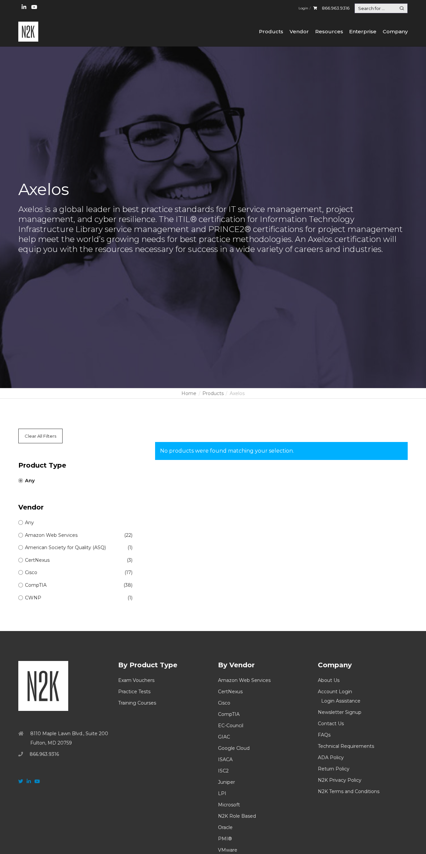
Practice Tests (134, 692)
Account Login (335, 692)
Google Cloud (234, 748)
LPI (222, 793)
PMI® (225, 839)
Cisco (224, 703)
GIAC (224, 737)
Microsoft (229, 805)
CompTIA (229, 714)
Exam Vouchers (136, 680)
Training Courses (137, 703)
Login (303, 8)
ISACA (225, 759)
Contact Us (331, 724)
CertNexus (230, 692)
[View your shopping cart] (315, 8)
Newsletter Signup (339, 712)
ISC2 (223, 771)
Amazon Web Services (244, 680)
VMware (227, 850)
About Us (328, 680)
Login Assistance (340, 701)
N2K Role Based (237, 816)
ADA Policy (331, 757)
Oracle (225, 827)
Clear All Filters (40, 436)
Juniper (226, 782)
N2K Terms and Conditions (348, 791)
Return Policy (333, 769)
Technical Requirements (346, 746)
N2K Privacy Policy (339, 780)
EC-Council (230, 726)
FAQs (324, 735)
